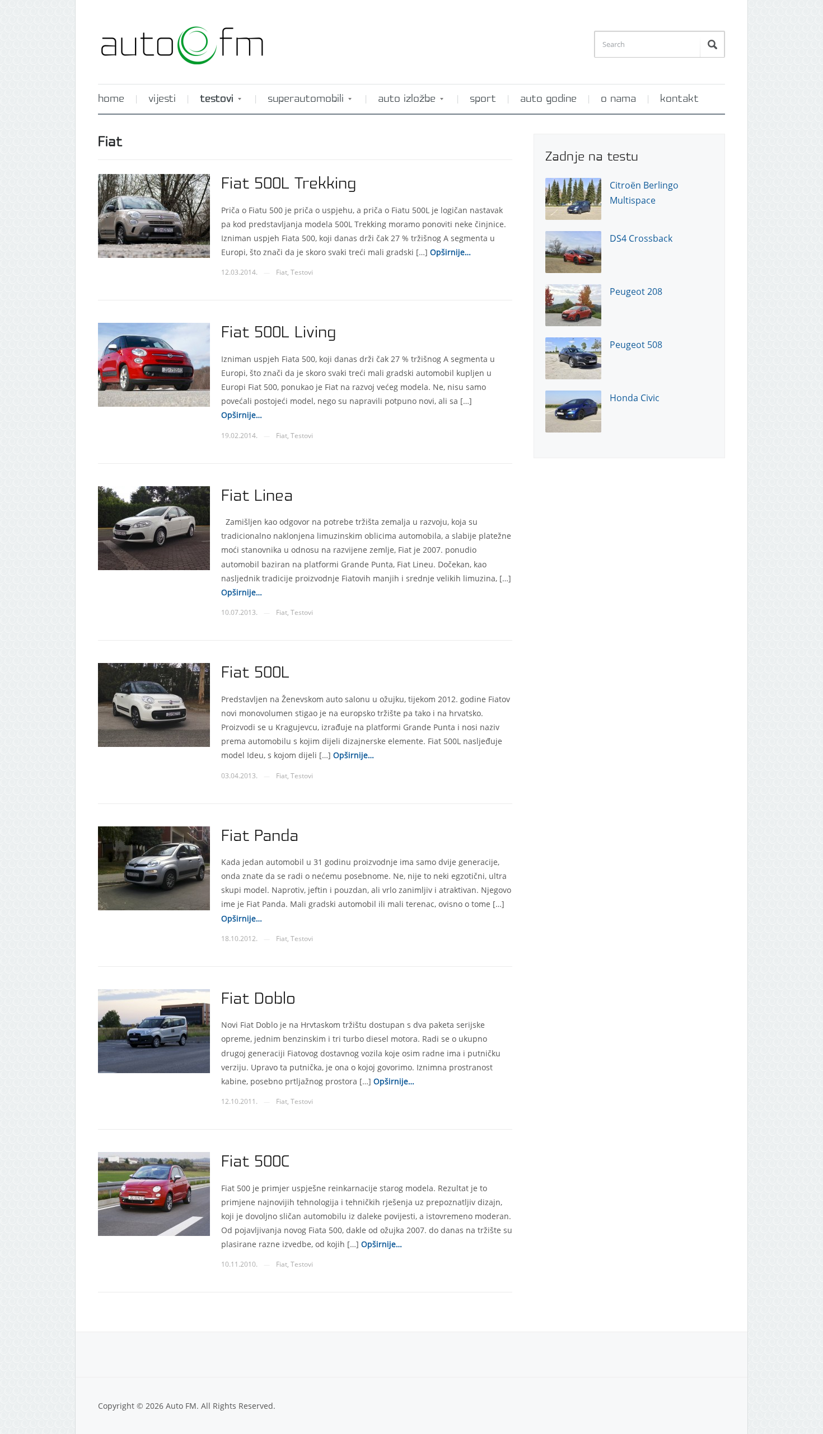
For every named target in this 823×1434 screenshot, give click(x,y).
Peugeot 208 (636, 291)
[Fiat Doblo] (154, 1030)
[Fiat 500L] (154, 704)
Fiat (281, 272)
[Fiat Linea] (154, 526)
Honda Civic (635, 398)
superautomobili (300, 102)
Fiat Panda (259, 836)
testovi (211, 102)
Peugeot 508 (636, 344)
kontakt (679, 99)
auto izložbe (401, 102)
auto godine (548, 99)
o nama (618, 99)
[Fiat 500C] (154, 1193)
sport (483, 99)
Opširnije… (449, 252)
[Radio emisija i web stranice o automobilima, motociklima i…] (182, 41)
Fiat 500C (255, 1162)
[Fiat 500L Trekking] (154, 215)
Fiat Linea (257, 496)
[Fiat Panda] (154, 867)
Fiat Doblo (258, 999)
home (111, 99)
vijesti (162, 99)
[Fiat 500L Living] (154, 364)
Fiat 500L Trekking (288, 184)
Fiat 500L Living (278, 333)
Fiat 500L (255, 673)
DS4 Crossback (641, 238)
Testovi (302, 272)
